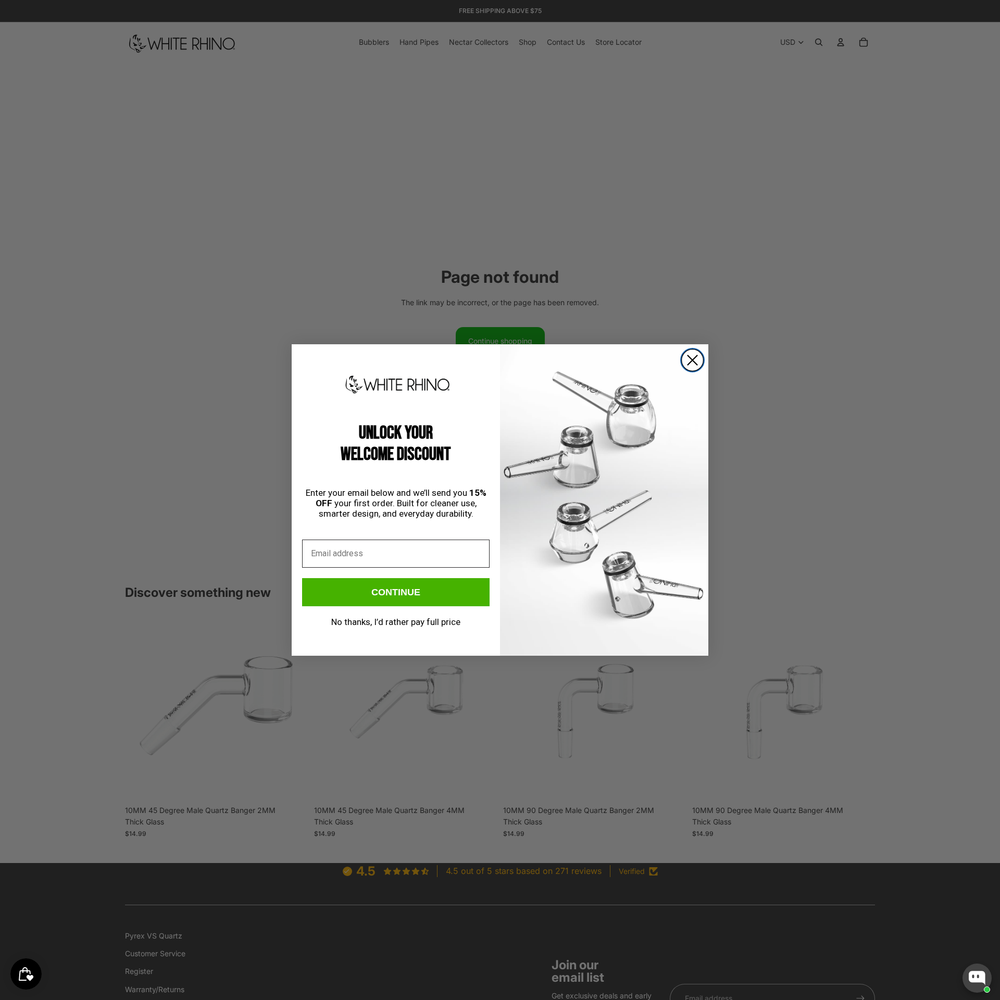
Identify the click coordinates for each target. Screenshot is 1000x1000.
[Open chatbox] (977, 978)
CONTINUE (395, 592)
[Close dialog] (692, 360)
